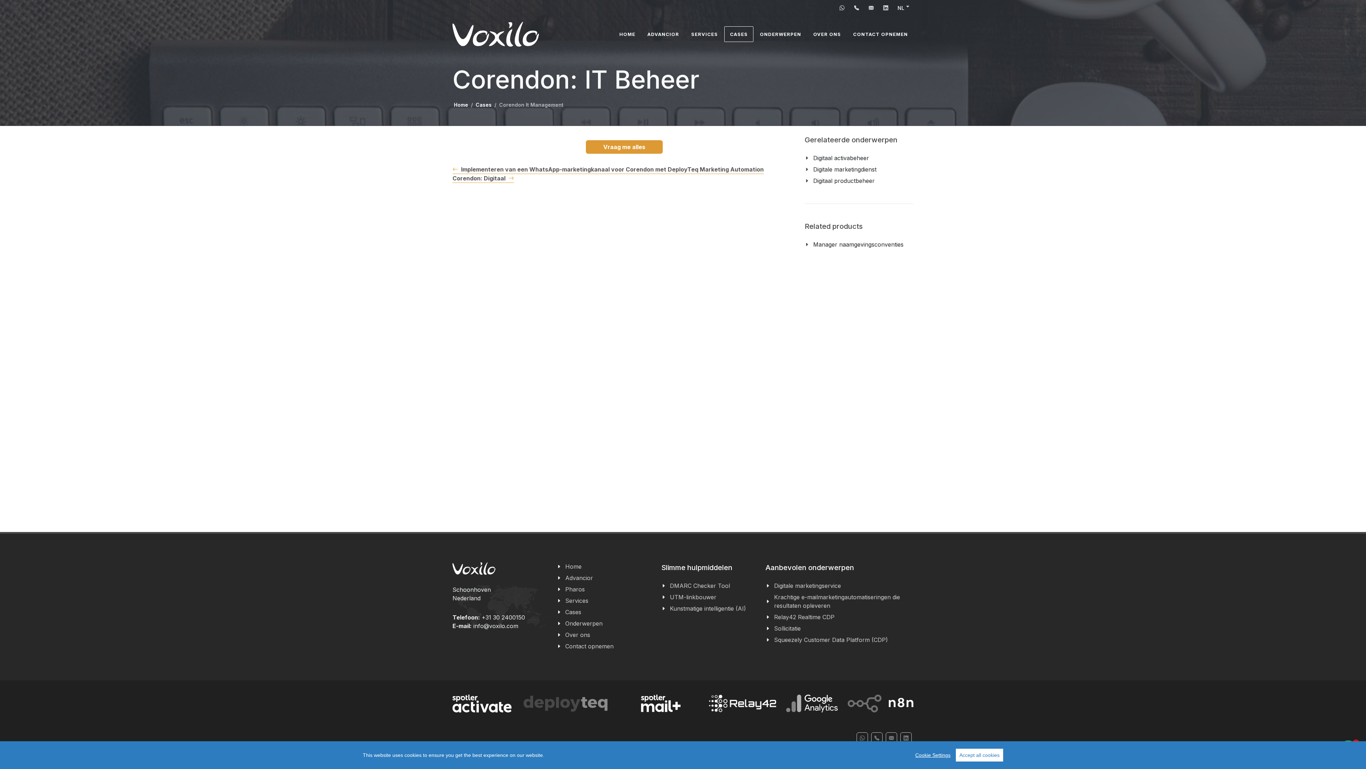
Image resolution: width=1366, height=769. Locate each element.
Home (461, 105)
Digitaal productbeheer (844, 180)
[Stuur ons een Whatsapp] (842, 8)
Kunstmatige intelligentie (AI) (708, 608)
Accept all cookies (979, 755)
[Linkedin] (886, 8)
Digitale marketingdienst (845, 169)
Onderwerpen (584, 623)
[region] (683, 755)
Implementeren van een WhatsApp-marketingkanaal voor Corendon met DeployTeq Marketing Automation (612, 169)
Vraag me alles (624, 147)
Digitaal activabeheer (841, 158)
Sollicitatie (787, 628)
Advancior (579, 577)
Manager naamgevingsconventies (858, 244)
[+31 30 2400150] (856, 8)
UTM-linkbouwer (693, 597)
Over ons (577, 634)
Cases (484, 105)
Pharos (575, 589)
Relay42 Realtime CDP (804, 617)
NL (901, 8)
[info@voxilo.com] (871, 8)
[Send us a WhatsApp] (862, 738)
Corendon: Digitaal (478, 178)
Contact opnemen (589, 646)
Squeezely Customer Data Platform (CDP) (831, 639)
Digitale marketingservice (807, 585)
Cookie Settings (933, 755)
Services (576, 600)
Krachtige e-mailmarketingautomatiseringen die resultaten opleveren (837, 601)
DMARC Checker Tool (700, 585)
